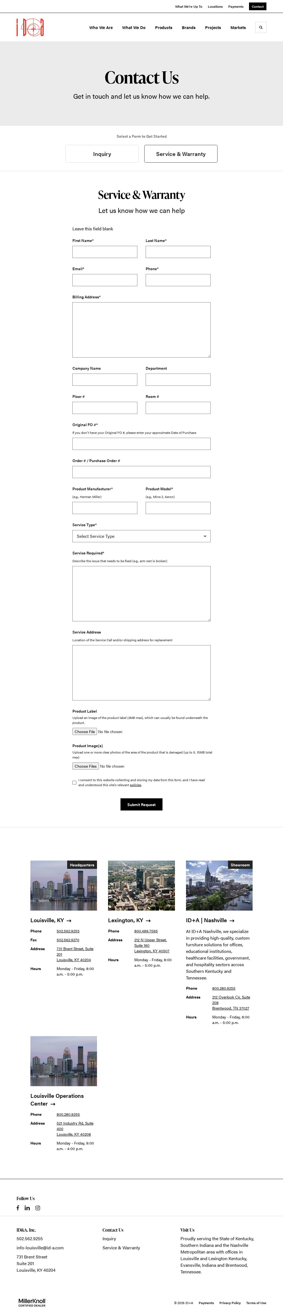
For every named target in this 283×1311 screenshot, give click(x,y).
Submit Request (141, 804)
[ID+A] (41, 27)
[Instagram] (37, 1208)
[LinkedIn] (27, 1207)
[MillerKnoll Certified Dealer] (32, 1303)
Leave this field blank (92, 228)
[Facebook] (18, 1207)
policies (135, 784)
